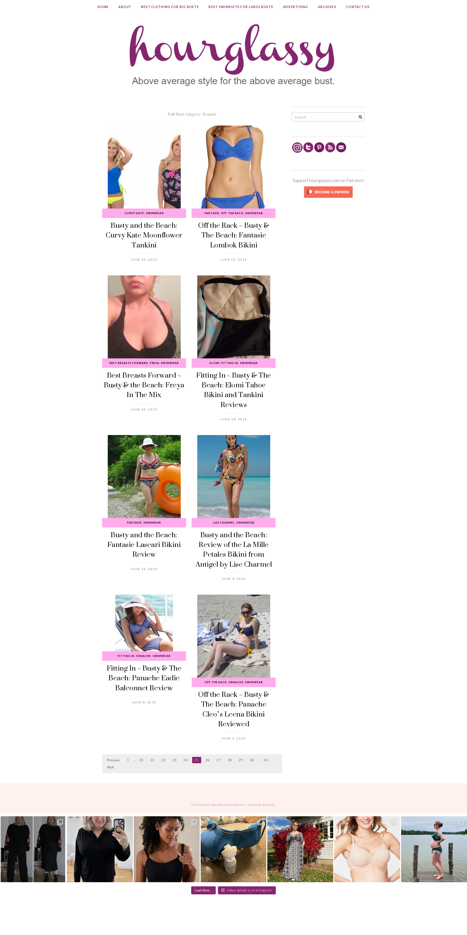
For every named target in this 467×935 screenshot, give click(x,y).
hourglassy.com (225, 804)
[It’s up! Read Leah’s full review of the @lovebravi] (434, 849)
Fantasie (212, 213)
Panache (143, 655)
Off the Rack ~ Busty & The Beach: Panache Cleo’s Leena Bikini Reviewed (233, 709)
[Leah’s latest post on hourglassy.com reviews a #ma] (300, 849)
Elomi (215, 362)
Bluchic (269, 804)
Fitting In (229, 362)
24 (185, 760)
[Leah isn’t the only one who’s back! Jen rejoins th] (100, 849)
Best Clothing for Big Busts (170, 7)
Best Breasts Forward (128, 362)
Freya (154, 362)
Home (103, 7)
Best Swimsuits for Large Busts (240, 7)
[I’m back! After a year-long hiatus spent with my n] (234, 849)
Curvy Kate (134, 213)
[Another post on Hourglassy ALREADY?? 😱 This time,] (167, 849)
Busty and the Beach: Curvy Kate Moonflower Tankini (144, 235)
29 (241, 760)
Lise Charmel (224, 522)
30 (252, 760)
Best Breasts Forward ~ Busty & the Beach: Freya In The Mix (144, 385)
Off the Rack (232, 213)
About (124, 7)
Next (110, 767)
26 (208, 760)
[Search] (360, 117)
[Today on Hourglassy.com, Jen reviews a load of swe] (33, 849)
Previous (113, 760)
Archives (327, 7)
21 (152, 760)
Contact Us (357, 7)
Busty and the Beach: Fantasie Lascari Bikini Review (144, 544)
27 (218, 760)
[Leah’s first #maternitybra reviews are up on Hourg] (367, 849)
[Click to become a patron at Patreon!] (328, 197)
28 (230, 760)
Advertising (295, 7)
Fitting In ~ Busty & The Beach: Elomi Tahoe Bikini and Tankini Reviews (233, 389)
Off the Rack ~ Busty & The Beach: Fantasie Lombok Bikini (233, 235)
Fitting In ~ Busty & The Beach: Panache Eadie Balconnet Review (144, 678)
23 (174, 760)
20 (141, 760)
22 (163, 760)
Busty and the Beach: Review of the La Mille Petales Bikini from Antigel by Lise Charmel (234, 549)
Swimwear (155, 213)
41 (266, 760)
